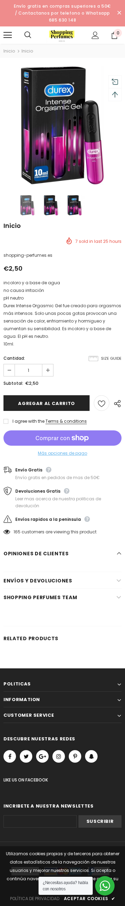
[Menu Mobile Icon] (7, 35)
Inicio (9, 51)
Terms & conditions (66, 421)
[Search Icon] (34, 35)
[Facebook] (9, 756)
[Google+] (42, 756)
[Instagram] (58, 756)
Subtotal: (13, 383)
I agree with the (28, 421)
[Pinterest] (75, 756)
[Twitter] (26, 756)
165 (17, 532)
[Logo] (61, 35)
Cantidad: (14, 358)
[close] (119, 13)
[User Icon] (95, 35)
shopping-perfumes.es (27, 255)
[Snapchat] (91, 756)
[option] (62, 125)
